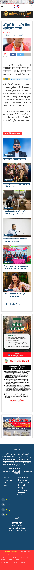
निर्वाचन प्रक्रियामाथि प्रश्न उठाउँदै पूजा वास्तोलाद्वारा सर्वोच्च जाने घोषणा (14, 295)
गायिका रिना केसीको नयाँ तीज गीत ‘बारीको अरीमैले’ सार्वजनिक (16, 185)
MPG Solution (13, 554)
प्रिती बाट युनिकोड (24, 557)
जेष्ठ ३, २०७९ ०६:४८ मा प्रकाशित (15, 35)
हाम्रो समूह (23, 562)
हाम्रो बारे (16, 562)
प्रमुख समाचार (9, 155)
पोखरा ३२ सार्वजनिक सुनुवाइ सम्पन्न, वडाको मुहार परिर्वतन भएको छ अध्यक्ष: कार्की (16, 267)
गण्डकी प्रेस (6, 32)
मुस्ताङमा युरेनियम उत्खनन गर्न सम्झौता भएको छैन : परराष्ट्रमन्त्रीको (15, 240)
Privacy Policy (4, 557)
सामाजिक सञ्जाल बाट (5, 562)
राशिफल (3, 560)
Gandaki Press (25, 551)
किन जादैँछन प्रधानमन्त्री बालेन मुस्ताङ (14, 159)
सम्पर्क (17, 560)
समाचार (10, 560)
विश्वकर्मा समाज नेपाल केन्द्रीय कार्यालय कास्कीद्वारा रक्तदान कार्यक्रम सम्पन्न (15, 212)
